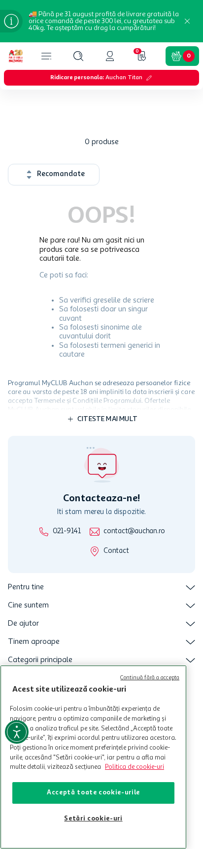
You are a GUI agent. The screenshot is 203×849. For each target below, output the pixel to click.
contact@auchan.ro (134, 531)
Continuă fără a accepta (149, 678)
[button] (78, 56)
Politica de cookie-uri (134, 767)
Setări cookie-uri (93, 819)
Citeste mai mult (107, 419)
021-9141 (67, 531)
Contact (116, 551)
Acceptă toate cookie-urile (93, 792)
